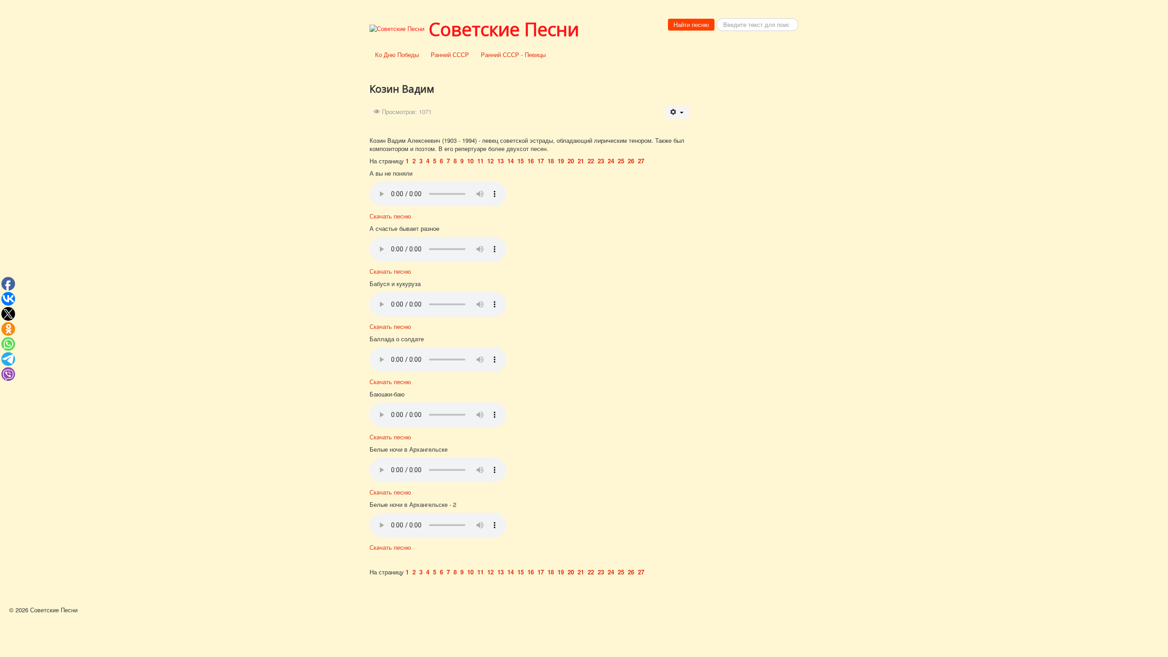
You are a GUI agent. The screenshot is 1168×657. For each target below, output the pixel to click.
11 (480, 160)
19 (561, 160)
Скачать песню (390, 216)
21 (581, 160)
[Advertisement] (748, 206)
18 (551, 160)
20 (571, 160)
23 (601, 160)
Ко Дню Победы (397, 54)
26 (631, 160)
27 (641, 160)
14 (510, 160)
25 (621, 160)
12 (490, 160)
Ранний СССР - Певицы (513, 54)
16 (530, 160)
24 (611, 160)
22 (591, 160)
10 (470, 160)
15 (520, 160)
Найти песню (691, 24)
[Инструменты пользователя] (677, 112)
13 (500, 160)
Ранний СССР (450, 54)
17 (540, 160)
